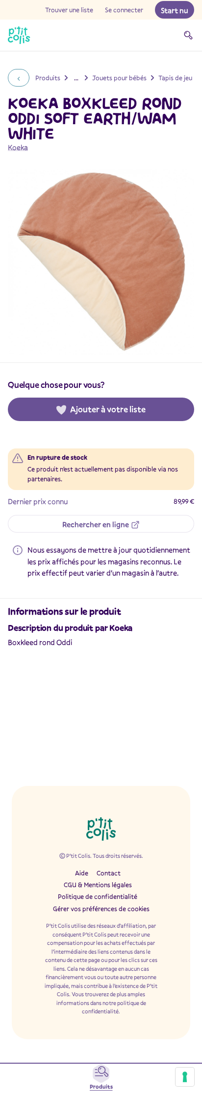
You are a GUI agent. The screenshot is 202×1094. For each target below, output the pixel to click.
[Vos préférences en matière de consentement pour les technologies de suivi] (185, 1077)
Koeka (18, 147)
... (76, 77)
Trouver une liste (69, 9)
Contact (109, 873)
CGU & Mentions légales (98, 884)
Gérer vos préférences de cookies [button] (101, 908)
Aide (81, 873)
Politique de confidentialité (97, 896)
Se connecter (124, 9)
